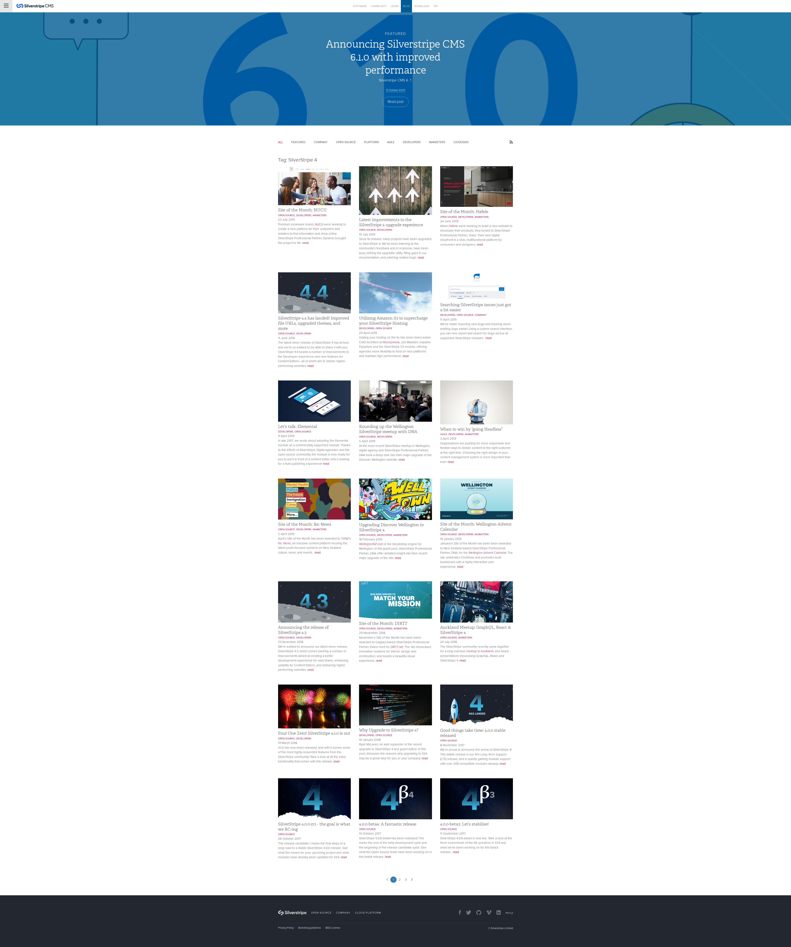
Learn (395, 6)
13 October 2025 (395, 90)
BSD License (332, 927)
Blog (406, 6)
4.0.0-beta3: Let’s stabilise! (464, 824)
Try (435, 6)
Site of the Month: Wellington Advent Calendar (476, 526)
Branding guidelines (309, 927)
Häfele (453, 226)
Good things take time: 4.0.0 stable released (472, 733)
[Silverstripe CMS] (35, 6)
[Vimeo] (486, 913)
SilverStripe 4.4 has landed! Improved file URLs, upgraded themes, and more (313, 323)
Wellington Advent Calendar (487, 553)
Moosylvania (391, 342)
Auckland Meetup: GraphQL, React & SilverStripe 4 (475, 630)
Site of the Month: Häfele (464, 211)
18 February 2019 (370, 539)
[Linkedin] (496, 913)
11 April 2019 (448, 319)
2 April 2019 (286, 534)
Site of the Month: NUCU (302, 210)
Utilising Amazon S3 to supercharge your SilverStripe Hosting (393, 320)
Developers (412, 142)
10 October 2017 (370, 833)
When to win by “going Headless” (471, 429)
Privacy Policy (286, 927)
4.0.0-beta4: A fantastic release (387, 824)
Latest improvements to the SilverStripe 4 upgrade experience (391, 222)
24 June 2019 (449, 221)
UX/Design (461, 142)
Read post (396, 101)
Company (321, 142)
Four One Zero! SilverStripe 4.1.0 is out (314, 733)
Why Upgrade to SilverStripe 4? (388, 730)
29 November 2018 (372, 633)
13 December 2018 (290, 642)
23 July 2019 (286, 219)
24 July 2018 (448, 642)
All (280, 142)
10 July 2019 (367, 234)
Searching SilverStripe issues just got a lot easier (475, 307)
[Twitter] (466, 913)
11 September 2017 (453, 833)
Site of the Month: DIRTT (383, 623)
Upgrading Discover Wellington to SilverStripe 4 (391, 527)
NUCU (319, 224)
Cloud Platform (368, 912)
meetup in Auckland (479, 651)
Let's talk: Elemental (297, 426)
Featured (298, 142)
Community (378, 6)
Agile (390, 142)
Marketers (437, 142)
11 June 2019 (286, 338)
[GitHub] (476, 913)
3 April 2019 (448, 438)
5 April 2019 (367, 441)
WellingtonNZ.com (371, 544)
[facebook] (458, 913)
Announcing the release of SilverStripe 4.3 (303, 630)
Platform (371, 142)
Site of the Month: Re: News (304, 524)
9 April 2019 (286, 436)
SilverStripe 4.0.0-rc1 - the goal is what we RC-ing (314, 826)
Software (359, 6)
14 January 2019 (451, 539)
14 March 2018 (287, 743)
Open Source (346, 142)
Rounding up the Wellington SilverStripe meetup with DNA (388, 429)
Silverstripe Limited (502, 928)
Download (421, 6)
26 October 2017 (289, 838)
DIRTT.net (397, 647)
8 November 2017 (452, 745)
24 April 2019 (368, 333)
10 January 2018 (370, 740)
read (305, 243)
